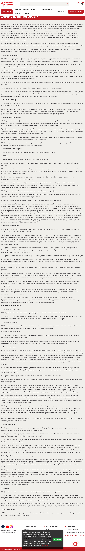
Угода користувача (73, 529)
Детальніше (46, 546)
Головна (18, 10)
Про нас (26, 529)
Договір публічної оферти (75, 535)
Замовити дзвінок (76, 12)
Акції (47, 529)
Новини (18, 14)
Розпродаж (34, 10)
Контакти (26, 14)
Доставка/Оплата (46, 10)
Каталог (25, 10)
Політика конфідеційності (75, 532)
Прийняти (57, 539)
